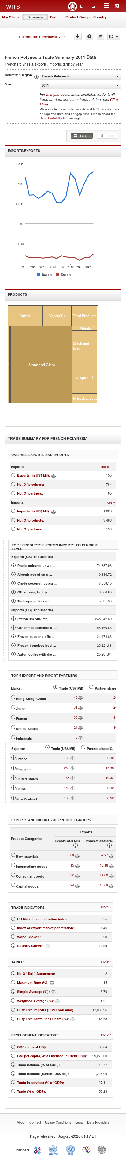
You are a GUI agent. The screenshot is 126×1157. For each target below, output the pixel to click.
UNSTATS (71, 1149)
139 (66, 797)
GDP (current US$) (32, 1047)
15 (72, 865)
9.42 (110, 787)
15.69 (104, 884)
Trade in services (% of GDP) (40, 1082)
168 (66, 777)
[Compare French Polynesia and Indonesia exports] (80, 737)
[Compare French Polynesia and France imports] (72, 757)
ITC (38, 1149)
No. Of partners (29, 493)
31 (75, 707)
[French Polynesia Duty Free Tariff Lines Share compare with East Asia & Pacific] (72, 1019)
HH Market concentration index (42, 919)
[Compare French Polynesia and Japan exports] (80, 707)
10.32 (110, 777)
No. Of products (30, 484)
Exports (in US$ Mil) (33, 475)
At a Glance (11, 17)
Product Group (77, 17)
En (82, 6)
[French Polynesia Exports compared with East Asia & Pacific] (53, 475)
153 (66, 787)
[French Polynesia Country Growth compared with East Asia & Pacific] (48, 945)
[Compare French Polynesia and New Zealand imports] (72, 797)
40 (75, 697)
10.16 (104, 865)
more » (106, 466)
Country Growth (30, 945)
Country (99, 17)
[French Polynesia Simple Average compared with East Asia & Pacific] (53, 991)
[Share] (113, 36)
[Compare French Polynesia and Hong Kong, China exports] (80, 697)
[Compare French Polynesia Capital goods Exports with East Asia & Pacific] (77, 884)
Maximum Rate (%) (32, 982)
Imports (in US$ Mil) (33, 511)
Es (93, 6)
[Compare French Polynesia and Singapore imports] (72, 767)
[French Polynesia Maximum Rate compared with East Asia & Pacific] (52, 982)
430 (66, 757)
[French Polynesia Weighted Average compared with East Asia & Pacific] (57, 1000)
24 (75, 727)
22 (72, 874)
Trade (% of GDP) (31, 1091)
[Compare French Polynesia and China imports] (72, 787)
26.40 (110, 757)
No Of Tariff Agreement (35, 973)
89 (72, 854)
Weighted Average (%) (35, 1000)
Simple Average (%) (33, 991)
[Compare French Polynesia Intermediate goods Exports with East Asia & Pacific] (77, 865)
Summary (35, 17)
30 (75, 717)
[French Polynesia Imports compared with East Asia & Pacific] (53, 511)
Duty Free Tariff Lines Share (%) (42, 1019)
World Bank (103, 1149)
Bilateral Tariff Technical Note (41, 36)
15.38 (110, 767)
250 (66, 767)
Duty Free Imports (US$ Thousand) (45, 1010)
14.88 (104, 874)
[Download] (78, 36)
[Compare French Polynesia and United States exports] (80, 727)
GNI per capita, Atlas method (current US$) (51, 1056)
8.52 (110, 797)
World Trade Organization (87, 1149)
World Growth (28, 936)
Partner (56, 17)
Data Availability (51, 118)
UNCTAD (54, 1149)
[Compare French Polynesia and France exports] (80, 717)
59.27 (104, 854)
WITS (13, 6)
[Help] (89, 36)
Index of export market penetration (45, 928)
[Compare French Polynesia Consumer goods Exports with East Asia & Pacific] (77, 874)
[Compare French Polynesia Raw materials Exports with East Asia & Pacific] (77, 854)
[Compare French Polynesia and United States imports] (72, 777)
